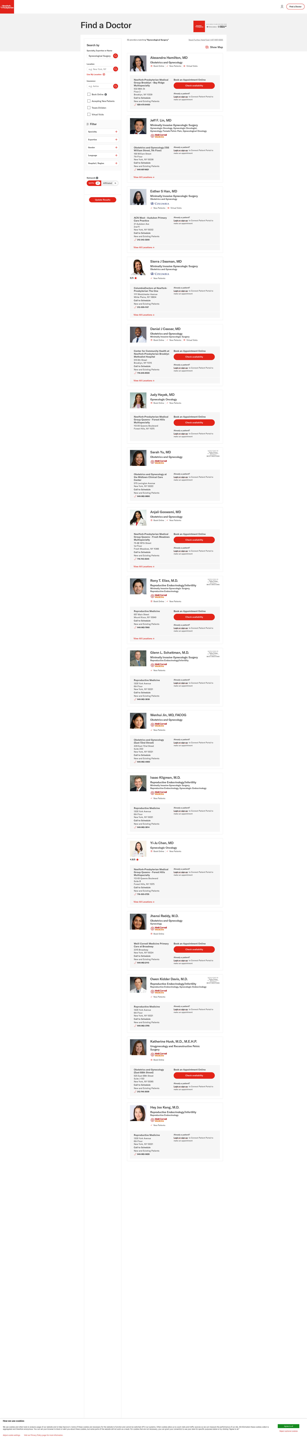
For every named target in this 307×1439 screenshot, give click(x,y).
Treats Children (99, 107)
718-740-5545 (143, 559)
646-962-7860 (143, 627)
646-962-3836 (143, 699)
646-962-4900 (143, 762)
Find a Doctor (295, 6)
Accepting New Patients (103, 101)
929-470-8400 (143, 104)
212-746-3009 (143, 1091)
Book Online (97, 94)
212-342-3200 (143, 240)
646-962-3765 (143, 1026)
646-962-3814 (143, 827)
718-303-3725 (143, 894)
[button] (102, 132)
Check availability (194, 85)
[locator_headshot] (140, 63)
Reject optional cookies (289, 1431)
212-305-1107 (143, 307)
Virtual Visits (98, 114)
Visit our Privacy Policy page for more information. (43, 1435)
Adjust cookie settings (11, 1435)
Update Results (102, 199)
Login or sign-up (181, 96)
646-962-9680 (143, 496)
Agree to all (288, 1426)
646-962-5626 (143, 1154)
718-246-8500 (143, 373)
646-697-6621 (143, 169)
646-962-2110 (143, 963)
